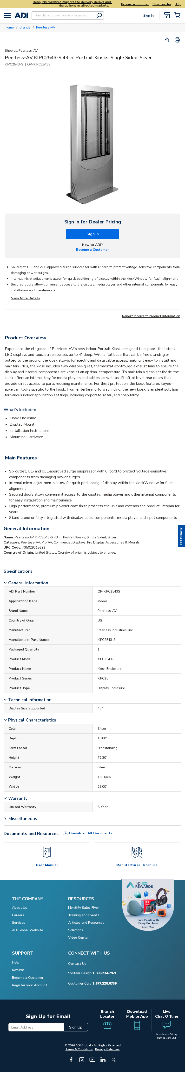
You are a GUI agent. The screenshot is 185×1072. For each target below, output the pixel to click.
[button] (181, 536)
